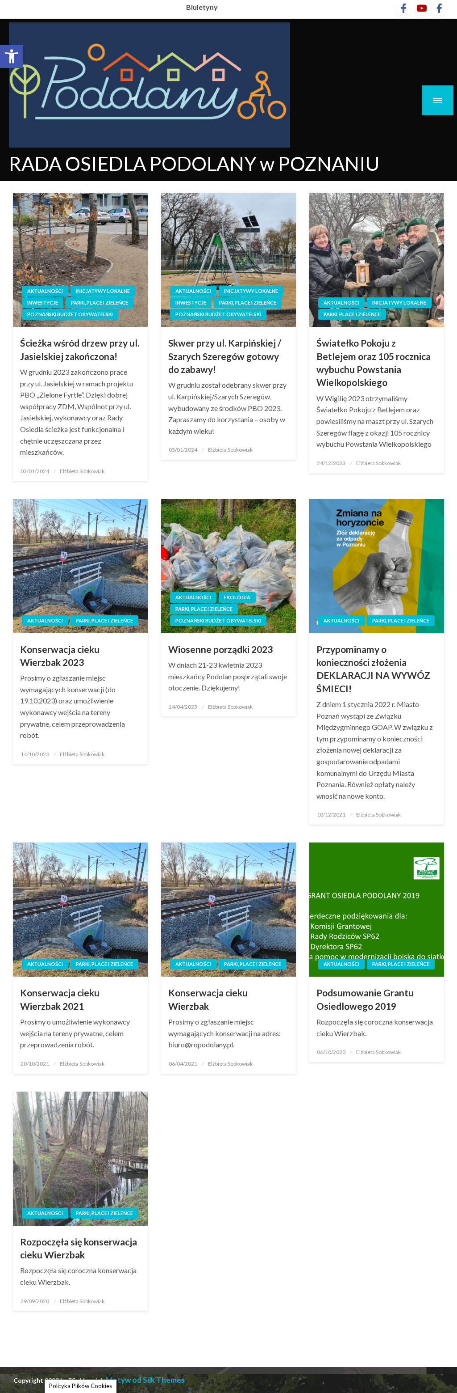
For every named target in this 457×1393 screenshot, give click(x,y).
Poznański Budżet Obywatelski (70, 314)
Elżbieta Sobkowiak (82, 471)
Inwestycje (42, 302)
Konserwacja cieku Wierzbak (208, 999)
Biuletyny (202, 7)
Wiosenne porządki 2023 (220, 649)
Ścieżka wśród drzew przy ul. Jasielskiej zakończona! (79, 349)
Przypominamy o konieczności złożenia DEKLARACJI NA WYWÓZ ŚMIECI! (373, 669)
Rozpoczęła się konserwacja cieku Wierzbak (78, 1248)
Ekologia (237, 597)
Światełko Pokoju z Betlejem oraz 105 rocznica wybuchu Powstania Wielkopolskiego (373, 362)
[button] (11, 56)
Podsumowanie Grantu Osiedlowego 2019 (365, 999)
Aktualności (45, 291)
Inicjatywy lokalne (103, 291)
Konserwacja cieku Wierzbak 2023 (60, 656)
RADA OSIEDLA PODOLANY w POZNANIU (194, 163)
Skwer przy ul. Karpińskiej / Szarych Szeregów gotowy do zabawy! (224, 356)
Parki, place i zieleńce (99, 302)
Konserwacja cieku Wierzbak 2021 (60, 999)
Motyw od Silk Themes (145, 1380)
